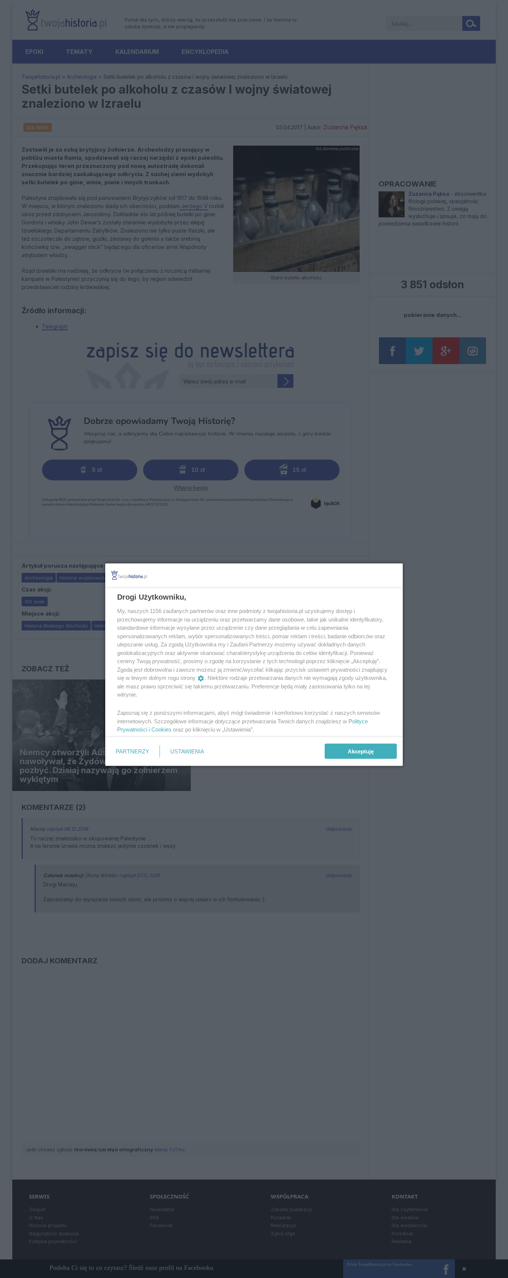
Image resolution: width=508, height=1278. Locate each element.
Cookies (161, 729)
